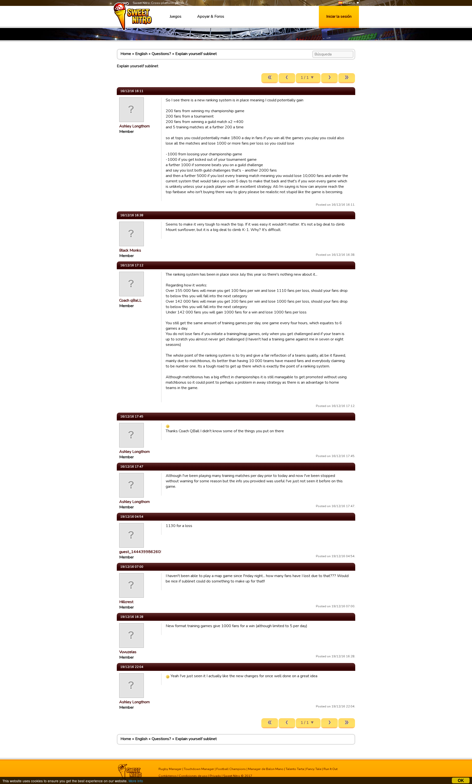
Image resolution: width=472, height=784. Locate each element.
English (141, 53)
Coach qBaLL (130, 300)
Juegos (175, 16)
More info (136, 780)
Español (348, 3)
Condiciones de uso (193, 776)
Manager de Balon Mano (265, 769)
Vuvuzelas (127, 652)
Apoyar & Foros (210, 16)
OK (461, 780)
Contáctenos (168, 776)
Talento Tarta (295, 769)
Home (125, 53)
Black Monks (130, 250)
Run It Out (331, 769)
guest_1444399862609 (141, 551)
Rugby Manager (170, 769)
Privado (215, 776)
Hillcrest (126, 602)
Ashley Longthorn (134, 126)
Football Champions (231, 769)
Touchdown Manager (199, 769)
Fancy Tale (313, 769)
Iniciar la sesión (339, 16)
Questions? (161, 53)
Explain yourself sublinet (196, 53)
